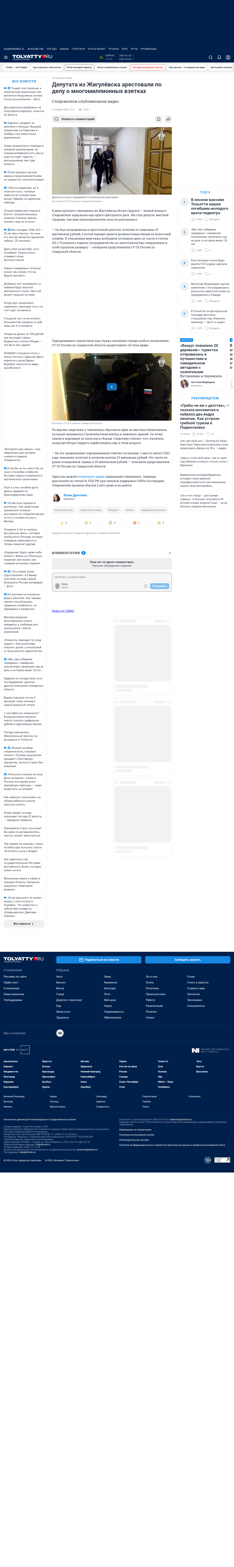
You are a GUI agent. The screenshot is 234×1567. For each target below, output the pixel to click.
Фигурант (113, 510)
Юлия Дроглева (75, 495)
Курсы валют (97, 49)
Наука (108, 1006)
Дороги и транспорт (69, 1000)
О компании (11, 988)
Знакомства (35, 49)
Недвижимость (14, 49)
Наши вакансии (14, 994)
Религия (151, 1011)
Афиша (64, 49)
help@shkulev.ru (28, 1152)
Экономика (194, 1000)
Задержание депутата (153, 510)
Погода (52, 49)
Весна (60, 988)
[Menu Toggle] (5, 57)
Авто (59, 976)
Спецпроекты (196, 1006)
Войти (65, 587)
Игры (134, 49)
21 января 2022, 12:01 (63, 109)
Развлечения (154, 1006)
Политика (152, 988)
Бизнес (61, 982)
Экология (193, 994)
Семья (150, 1017)
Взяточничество (64, 510)
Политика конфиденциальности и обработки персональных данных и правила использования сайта (172, 1145)
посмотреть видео (91, 476)
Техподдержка (13, 1000)
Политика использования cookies (136, 1135)
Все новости (24, 81)
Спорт (191, 976)
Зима (107, 976)
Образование (112, 1017)
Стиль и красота (197, 982)
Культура (110, 988)
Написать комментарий (77, 119)
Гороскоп (78, 49)
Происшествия (155, 994)
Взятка (130, 510)
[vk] (60, 1033)
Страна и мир (196, 988)
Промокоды (149, 49)
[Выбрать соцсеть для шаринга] (168, 119)
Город (60, 994)
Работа (150, 1000)
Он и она (151, 976)
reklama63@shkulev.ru (181, 1119)
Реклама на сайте (15, 976)
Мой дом (110, 1000)
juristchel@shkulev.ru (87, 1149)
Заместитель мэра (90, 510)
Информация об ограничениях (135, 1129)
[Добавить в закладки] (158, 119)
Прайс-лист (11, 982)
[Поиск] (210, 57)
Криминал (110, 982)
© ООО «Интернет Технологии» (62, 1160)
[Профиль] (228, 57)
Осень (150, 982)
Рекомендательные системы (134, 1140)
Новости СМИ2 (63, 611)
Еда (58, 1006)
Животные (63, 1011)
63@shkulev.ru (43, 1144)
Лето (107, 994)
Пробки (114, 49)
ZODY (125, 49)
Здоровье (62, 1017)
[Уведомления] (219, 57)
